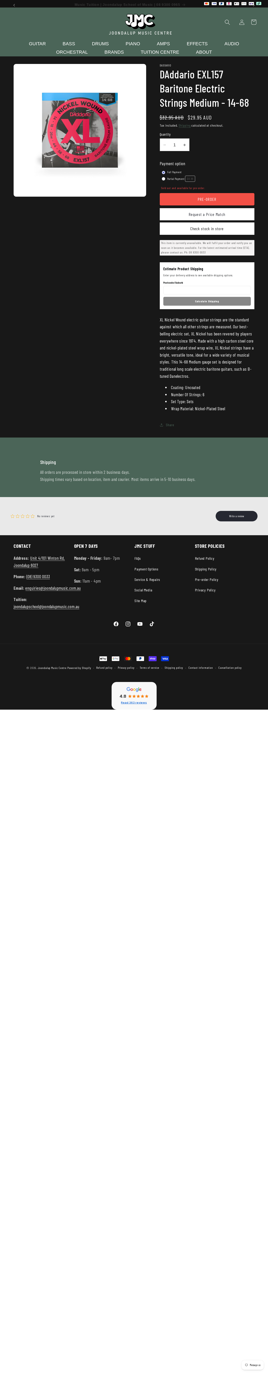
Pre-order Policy (206, 579)
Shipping (185, 125)
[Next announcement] (254, 5)
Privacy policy (126, 667)
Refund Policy (204, 558)
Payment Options (146, 569)
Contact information (200, 667)
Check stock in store (207, 228)
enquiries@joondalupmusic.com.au (53, 588)
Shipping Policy (206, 569)
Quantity (165, 134)
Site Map (140, 600)
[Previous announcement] (14, 5)
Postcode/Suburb (173, 282)
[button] (227, 22)
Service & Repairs (147, 579)
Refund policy (104, 667)
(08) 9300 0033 (38, 576)
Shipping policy (174, 667)
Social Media (143, 590)
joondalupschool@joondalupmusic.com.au (46, 606)
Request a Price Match (207, 214)
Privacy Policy (205, 590)
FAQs (137, 558)
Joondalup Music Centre (52, 668)
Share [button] (170, 424)
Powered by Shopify (79, 668)
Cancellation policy (230, 667)
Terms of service (149, 667)
